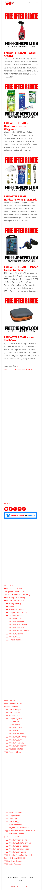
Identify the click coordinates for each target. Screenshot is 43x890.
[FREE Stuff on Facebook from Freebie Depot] (10, 510)
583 (11, 369)
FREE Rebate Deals (11, 606)
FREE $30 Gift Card (11, 721)
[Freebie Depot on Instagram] (24, 510)
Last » (29, 369)
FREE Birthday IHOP (12, 730)
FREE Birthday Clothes (13, 727)
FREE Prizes (8, 585)
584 (14, 369)
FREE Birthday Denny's (13, 634)
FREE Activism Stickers (13, 861)
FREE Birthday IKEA (12, 637)
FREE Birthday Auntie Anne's (15, 737)
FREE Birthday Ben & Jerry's (15, 746)
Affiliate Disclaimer (13, 877)
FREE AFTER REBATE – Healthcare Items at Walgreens (16, 126)
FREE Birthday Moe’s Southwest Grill (19, 855)
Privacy (31, 877)
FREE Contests (10, 700)
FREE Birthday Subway (13, 740)
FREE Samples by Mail (13, 718)
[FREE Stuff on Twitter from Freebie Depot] (6, 510)
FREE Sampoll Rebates (13, 640)
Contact (20, 880)
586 (20, 369)
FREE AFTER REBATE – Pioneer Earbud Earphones (21, 268)
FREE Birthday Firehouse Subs (16, 849)
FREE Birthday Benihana (14, 621)
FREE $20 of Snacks (12, 724)
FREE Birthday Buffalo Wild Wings (18, 843)
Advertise (23, 877)
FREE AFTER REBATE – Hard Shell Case (19, 338)
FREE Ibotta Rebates (12, 864)
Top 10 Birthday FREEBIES (14, 858)
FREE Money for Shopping (14, 597)
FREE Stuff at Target (12, 821)
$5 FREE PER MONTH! (13, 837)
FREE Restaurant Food (13, 825)
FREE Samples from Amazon (15, 612)
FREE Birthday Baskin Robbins (16, 846)
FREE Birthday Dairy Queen (15, 852)
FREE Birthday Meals (12, 618)
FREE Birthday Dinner (13, 615)
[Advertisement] (21, 398)
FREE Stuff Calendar (12, 712)
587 (23, 369)
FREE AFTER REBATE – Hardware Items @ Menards (20, 198)
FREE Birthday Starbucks (14, 627)
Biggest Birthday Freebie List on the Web (21, 831)
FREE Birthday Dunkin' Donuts (16, 630)
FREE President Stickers (13, 703)
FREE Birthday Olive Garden (15, 624)
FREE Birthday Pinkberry (14, 743)
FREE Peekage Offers (12, 752)
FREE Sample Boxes (12, 815)
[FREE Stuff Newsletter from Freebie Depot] (15, 510)
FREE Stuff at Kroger (12, 709)
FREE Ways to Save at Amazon (16, 828)
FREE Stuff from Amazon (14, 834)
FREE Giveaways (10, 818)
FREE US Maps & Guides (14, 609)
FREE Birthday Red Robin (14, 733)
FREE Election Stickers (13, 588)
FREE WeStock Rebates (13, 749)
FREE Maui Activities (12, 715)
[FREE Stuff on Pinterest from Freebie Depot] (19, 510)
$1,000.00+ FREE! (11, 706)
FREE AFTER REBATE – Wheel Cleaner (20, 54)
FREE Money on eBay (12, 603)
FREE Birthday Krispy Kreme (15, 840)
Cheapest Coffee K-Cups (14, 591)
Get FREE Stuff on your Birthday (17, 594)
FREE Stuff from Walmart (14, 600)
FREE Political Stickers (13, 812)
